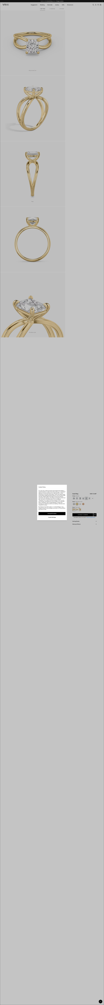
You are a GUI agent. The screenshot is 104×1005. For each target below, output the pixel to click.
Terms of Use (43, 509)
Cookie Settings (52, 517)
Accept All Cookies (52, 513)
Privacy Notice (62, 508)
